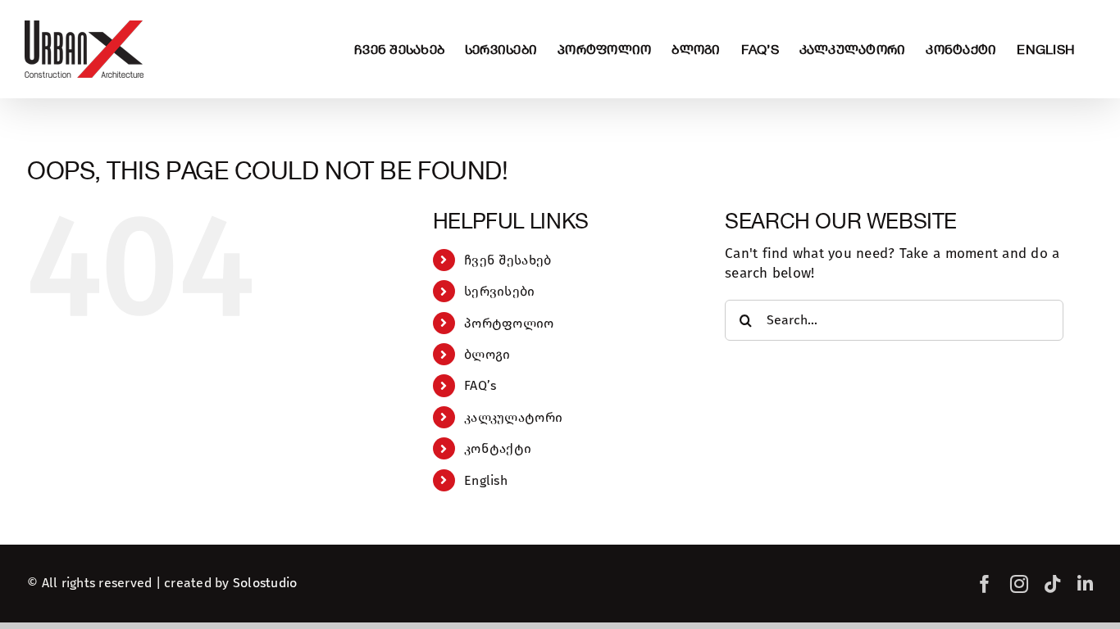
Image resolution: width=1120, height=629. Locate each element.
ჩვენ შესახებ (507, 260)
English (486, 480)
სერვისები (499, 291)
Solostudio (265, 583)
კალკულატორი (513, 417)
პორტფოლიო (508, 323)
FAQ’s (480, 385)
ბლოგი (487, 354)
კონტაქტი (497, 448)
